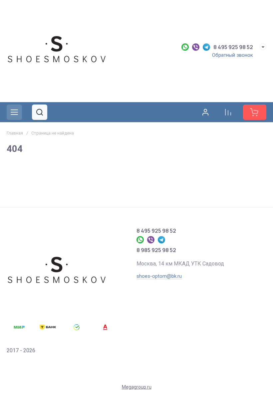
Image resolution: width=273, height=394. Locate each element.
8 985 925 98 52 (156, 250)
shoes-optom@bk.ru (159, 276)
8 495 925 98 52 (233, 47)
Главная (15, 133)
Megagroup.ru (136, 387)
